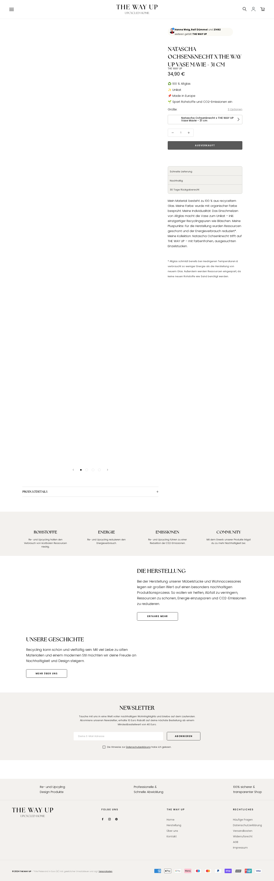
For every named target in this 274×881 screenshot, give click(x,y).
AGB (235, 842)
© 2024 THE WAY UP (21, 871)
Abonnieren (184, 736)
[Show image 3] (93, 470)
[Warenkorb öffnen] (262, 9)
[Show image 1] (81, 470)
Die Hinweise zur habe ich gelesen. (139, 747)
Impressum (240, 847)
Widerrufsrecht (243, 836)
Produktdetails (35, 492)
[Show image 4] (99, 470)
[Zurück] (73, 470)
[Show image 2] (86, 470)
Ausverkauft (205, 145)
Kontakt (172, 836)
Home (170, 819)
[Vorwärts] (107, 470)
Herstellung (174, 825)
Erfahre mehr (157, 616)
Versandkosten (242, 831)
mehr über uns (47, 673)
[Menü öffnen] (11, 9)
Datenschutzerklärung (138, 747)
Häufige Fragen (243, 819)
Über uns (172, 831)
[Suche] (245, 9)
